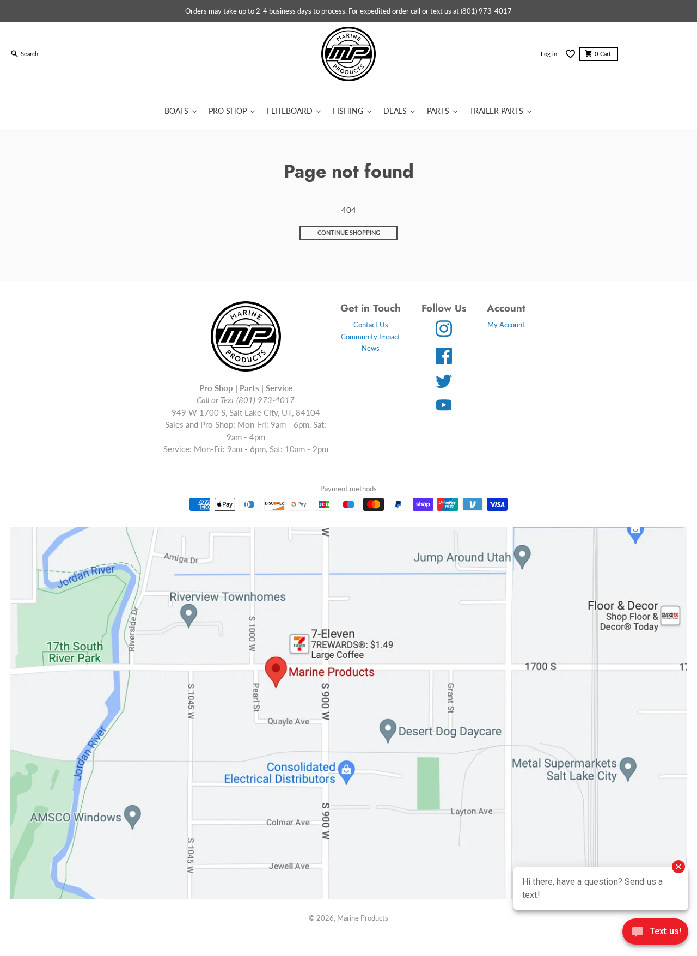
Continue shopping (348, 232)
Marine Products (362, 918)
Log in (549, 53)
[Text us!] (655, 932)
